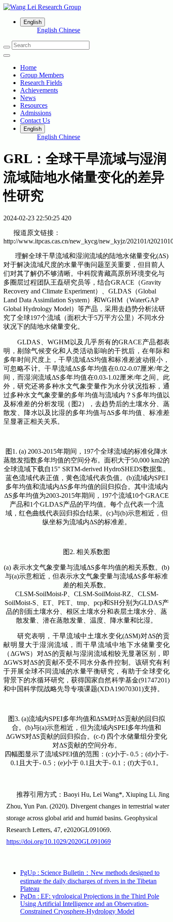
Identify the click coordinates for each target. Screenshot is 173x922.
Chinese (69, 30)
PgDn (89, 904)
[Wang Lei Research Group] (86, 7)
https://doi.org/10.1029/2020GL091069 (58, 841)
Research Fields (41, 82)
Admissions (35, 112)
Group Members (42, 75)
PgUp (90, 880)
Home (28, 67)
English (48, 30)
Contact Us (35, 120)
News (28, 97)
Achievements (39, 90)
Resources (33, 105)
